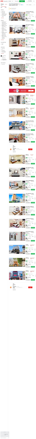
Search (22, 1)
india (9, 3)
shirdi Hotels (12, 3)
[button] (6, 4)
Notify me (30, 149)
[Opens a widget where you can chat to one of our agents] (4, 435)
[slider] (6, 6)
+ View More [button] (2, 53)
